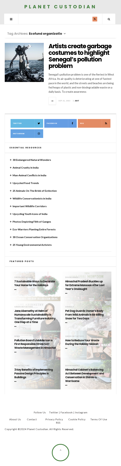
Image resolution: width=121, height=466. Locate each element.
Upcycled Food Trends (26, 182)
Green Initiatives (23, 277)
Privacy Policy (54, 419)
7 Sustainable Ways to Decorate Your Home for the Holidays (34, 283)
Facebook (52, 123)
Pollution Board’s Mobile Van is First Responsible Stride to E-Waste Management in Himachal (35, 344)
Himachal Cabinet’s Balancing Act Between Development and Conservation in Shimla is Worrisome (84, 375)
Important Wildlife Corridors (30, 206)
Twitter (17, 123)
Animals (69, 307)
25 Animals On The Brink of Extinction (35, 190)
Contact (32, 419)
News (17, 336)
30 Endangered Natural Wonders (32, 159)
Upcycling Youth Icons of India (30, 213)
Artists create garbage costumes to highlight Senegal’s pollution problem (80, 56)
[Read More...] (52, 101)
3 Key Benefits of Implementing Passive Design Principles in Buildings (33, 373)
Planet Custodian (60, 6)
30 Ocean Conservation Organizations (35, 237)
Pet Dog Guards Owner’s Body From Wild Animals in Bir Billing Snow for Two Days (84, 314)
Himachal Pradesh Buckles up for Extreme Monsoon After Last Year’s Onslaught (84, 285)
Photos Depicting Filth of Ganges (32, 221)
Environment (72, 277)
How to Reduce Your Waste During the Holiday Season (82, 342)
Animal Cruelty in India (26, 167)
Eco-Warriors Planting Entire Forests (34, 229)
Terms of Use (98, 419)
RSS (82, 123)
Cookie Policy (77, 419)
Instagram (19, 133)
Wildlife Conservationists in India (32, 198)
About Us (15, 419)
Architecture (22, 365)
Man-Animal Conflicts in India (29, 175)
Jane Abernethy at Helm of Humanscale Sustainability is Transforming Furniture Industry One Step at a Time (34, 316)
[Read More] (15, 289)
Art (77, 101)
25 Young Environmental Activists (32, 244)
